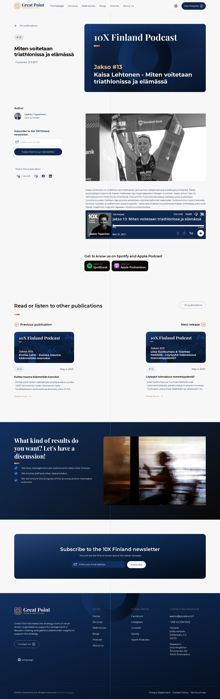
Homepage (57, 5)
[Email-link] (36, 176)
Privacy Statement (159, 692)
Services (73, 5)
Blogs (102, 5)
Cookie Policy (180, 692)
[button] (175, 6)
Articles (114, 5)
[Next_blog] (44, 347)
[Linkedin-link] (50, 176)
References (88, 5)
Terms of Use (198, 692)
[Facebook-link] (43, 176)
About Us (128, 5)
